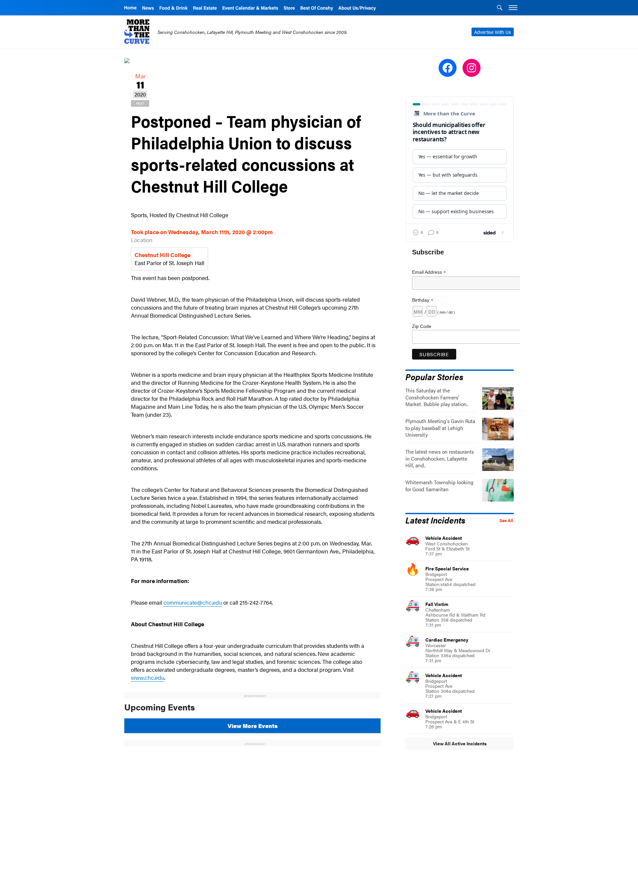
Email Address (429, 272)
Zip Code (421, 326)
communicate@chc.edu (192, 602)
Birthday (422, 300)
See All (506, 520)
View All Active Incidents (459, 743)
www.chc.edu (147, 677)
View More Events (252, 726)
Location (142, 240)
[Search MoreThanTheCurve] (499, 8)
